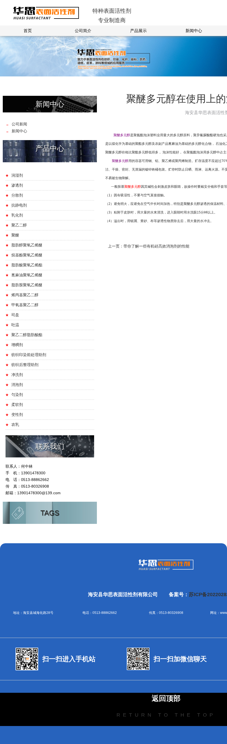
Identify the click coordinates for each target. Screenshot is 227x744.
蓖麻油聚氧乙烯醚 (26, 275)
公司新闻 (19, 124)
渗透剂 (17, 185)
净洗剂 (17, 374)
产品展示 (138, 30)
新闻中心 (193, 30)
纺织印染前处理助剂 (28, 354)
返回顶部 (166, 698)
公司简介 (83, 30)
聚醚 (15, 235)
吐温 (15, 325)
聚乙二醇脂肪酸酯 (26, 335)
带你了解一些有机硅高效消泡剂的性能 (156, 246)
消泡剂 (17, 384)
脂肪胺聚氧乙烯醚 (26, 285)
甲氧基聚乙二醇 (24, 305)
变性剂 (17, 414)
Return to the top (166, 715)
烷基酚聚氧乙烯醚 (26, 255)
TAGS (49, 513)
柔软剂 (17, 404)
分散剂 (17, 195)
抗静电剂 (19, 205)
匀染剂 (17, 394)
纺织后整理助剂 (24, 364)
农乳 (15, 424)
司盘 (15, 315)
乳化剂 (17, 215)
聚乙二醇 (19, 225)
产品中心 (49, 148)
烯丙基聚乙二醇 (24, 295)
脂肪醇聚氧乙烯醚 (26, 245)
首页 (28, 30)
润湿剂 (17, 175)
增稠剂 (17, 345)
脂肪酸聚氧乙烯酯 (26, 265)
